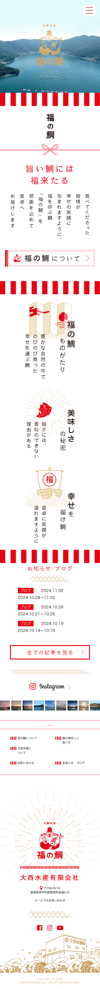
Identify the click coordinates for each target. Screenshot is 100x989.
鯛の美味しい (70, 740)
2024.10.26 (52, 607)
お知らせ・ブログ (73, 763)
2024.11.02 (52, 590)
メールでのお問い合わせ (50, 900)
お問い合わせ (25, 763)
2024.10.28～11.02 (36, 597)
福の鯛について (27, 738)
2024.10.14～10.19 (36, 630)
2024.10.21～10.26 (36, 614)
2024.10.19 (52, 623)
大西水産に (24, 750)
